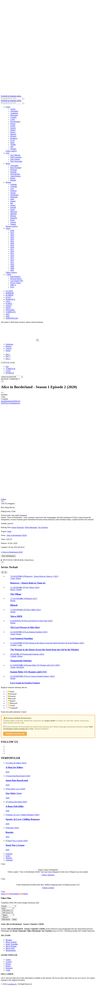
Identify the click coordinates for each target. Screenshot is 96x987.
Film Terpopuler (16, 161)
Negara (8, 182)
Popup (8, 351)
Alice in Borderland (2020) (17, 535)
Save (18, 403)
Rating (12, 178)
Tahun (8, 228)
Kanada (13, 207)
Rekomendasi (15, 277)
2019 (12, 245)
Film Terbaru (15, 159)
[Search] (23, 98)
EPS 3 (8, 359)
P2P (7, 367)
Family (12, 126)
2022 (12, 239)
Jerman (13, 193)
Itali (11, 203)
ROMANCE (10, 299)
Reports (8, 346)
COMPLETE (11, 312)
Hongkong (14, 195)
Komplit (13, 172)
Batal (14, 919)
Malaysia (13, 212)
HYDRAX (10, 373)
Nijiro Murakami (31, 527)
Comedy (13, 117)
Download (14, 894)
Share (14, 403)
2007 (12, 270)
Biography (14, 115)
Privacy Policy (15, 283)
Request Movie (16, 279)
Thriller (13, 145)
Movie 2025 (10, 948)
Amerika (13, 184)
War (11, 147)
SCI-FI (8, 297)
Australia (13, 186)
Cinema (8, 348)
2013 (12, 258)
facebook (9, 854)
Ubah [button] (13, 511)
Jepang (12, 205)
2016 (12, 251)
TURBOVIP (10, 369)
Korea (12, 210)
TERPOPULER (12, 318)
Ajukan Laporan (48, 888)
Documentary (15, 122)
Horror (12, 132)
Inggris (12, 201)
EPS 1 (8, 354)
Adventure (14, 111)
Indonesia (13, 197)
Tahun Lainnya (11, 272)
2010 (12, 264)
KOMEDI (9, 295)
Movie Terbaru (11, 942)
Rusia (12, 220)
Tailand (13, 224)
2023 (12, 237)
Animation (14, 113)
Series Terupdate (12, 944)
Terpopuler (14, 166)
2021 (12, 241)
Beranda (9, 940)
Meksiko (13, 214)
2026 (12, 230)
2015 (12, 253)
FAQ (12, 287)
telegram (9, 858)
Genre (8, 107)
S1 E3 (21, 894)
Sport (12, 142)
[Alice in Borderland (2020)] (12, 552)
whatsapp (9, 860)
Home (3, 894)
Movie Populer (11, 946)
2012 (12, 260)
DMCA (13, 285)
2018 (12, 247)
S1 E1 (8, 894)
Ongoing (13, 170)
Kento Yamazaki (18, 527)
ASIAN (8, 306)
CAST (8, 371)
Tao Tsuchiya (43, 527)
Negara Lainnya (12, 226)
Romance (13, 138)
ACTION (9, 291)
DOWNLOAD (6, 403)
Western (13, 149)
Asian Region (15, 176)
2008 (12, 268)
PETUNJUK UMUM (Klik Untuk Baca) (18, 560)
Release (13, 180)
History (13, 130)
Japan (3, 401)
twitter (8, 856)
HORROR (10, 293)
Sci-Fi (12, 140)
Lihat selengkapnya (8, 556)
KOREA (9, 304)
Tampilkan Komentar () (15, 734)
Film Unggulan (16, 157)
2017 (12, 249)
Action (12, 109)
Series (8, 163)
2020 (12, 243)
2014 (12, 256)
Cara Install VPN (16, 281)
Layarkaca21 (12, 984)
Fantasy (13, 128)
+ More (8, 274)
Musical (13, 134)
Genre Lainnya (11, 151)
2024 (12, 235)
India (12, 199)
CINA (8, 301)
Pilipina (13, 216)
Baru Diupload (15, 168)
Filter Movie (6, 919)
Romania (13, 218)
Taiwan (13, 222)
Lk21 (8, 153)
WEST (8, 308)
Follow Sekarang (48, 875)
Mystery (13, 136)
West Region (15, 174)
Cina (12, 189)
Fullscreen (9, 344)
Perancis (13, 191)
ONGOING (10, 310)
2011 (12, 262)
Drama (12, 124)
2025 (12, 233)
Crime (12, 119)
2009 (12, 266)
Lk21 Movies (15, 155)
